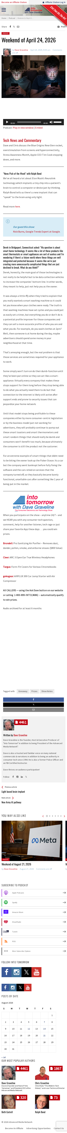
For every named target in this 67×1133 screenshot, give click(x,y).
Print (63, 26)
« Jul (4, 1057)
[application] (33, 122)
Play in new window (23, 127)
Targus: (7, 566)
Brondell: (8, 543)
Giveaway (22, 691)
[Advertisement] (33, 108)
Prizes (34, 691)
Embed (39, 127)
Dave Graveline (10, 869)
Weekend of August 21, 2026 (16, 864)
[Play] (7, 122)
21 (44, 1035)
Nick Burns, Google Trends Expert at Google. (36, 231)
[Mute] (51, 122)
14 (44, 1028)
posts (22, 722)
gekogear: (8, 576)
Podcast (5, 33)
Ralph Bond (40, 1112)
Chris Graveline (42, 1083)
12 (29, 1028)
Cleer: (6, 557)
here (17, 206)
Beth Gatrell (7, 1112)
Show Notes (47, 691)
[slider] (58, 122)
